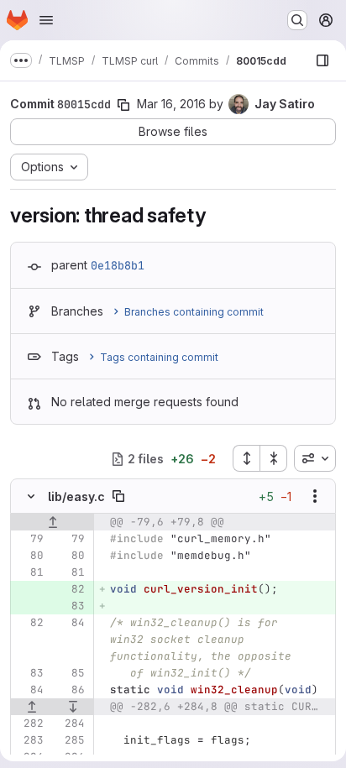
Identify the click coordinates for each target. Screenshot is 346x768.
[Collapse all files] (273, 458)
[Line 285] (70, 740)
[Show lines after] (74, 706)
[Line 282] (29, 723)
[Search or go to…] (297, 20)
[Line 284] (70, 723)
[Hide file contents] (31, 496)
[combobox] (315, 458)
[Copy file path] (118, 496)
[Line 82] (29, 622)
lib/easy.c (76, 496)
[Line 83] (29, 673)
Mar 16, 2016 (171, 104)
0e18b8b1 (117, 265)
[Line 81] (29, 572)
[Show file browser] (322, 60)
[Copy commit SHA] (123, 105)
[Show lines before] (52, 522)
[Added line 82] (70, 589)
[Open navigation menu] (46, 20)
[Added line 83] (70, 606)
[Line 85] (70, 673)
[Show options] (315, 496)
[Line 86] (70, 690)
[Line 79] (29, 538)
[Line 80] (29, 555)
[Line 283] (29, 740)
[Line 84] (70, 622)
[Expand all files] (246, 458)
